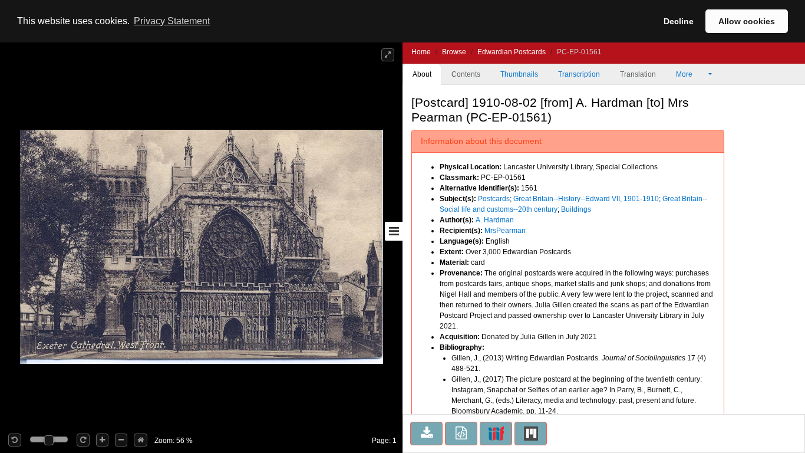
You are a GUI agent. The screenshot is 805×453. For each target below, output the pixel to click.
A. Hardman (495, 220)
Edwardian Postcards (511, 52)
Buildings (576, 209)
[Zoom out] (121, 440)
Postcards (494, 199)
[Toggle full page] (387, 54)
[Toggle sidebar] (393, 231)
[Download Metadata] (461, 433)
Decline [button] (679, 21)
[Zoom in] (102, 440)
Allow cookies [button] (746, 21)
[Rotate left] (14, 440)
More (685, 74)
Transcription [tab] (579, 74)
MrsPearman (505, 230)
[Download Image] (426, 433)
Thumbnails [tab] (519, 74)
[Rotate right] (83, 440)
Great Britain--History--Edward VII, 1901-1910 (586, 199)
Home (421, 52)
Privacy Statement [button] (172, 21)
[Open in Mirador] (530, 433)
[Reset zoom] (140, 440)
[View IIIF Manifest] (496, 433)
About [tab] (422, 74)
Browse (454, 52)
